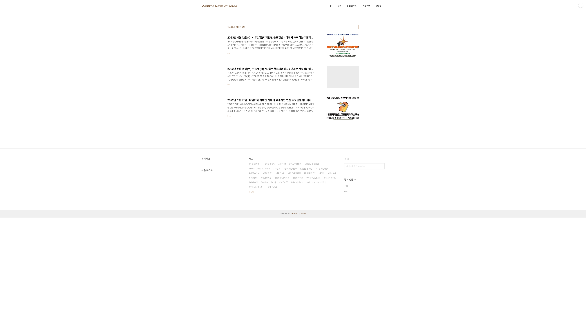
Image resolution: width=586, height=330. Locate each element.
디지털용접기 (310, 173)
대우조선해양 (322, 168)
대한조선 (254, 182)
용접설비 (254, 178)
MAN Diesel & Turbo (260, 168)
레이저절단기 (297, 182)
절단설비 (281, 173)
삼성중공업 (268, 173)
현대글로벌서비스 (257, 187)
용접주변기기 (295, 173)
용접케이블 (298, 178)
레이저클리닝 (330, 178)
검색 (381, 166)
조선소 (265, 182)
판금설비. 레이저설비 (317, 182)
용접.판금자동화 (282, 178)
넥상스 (277, 168)
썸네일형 (351, 27)
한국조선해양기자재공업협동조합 (298, 168)
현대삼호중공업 (312, 164)
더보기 (251, 192)
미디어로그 (351, 6)
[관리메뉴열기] (580, 5)
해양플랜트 (266, 178)
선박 (322, 173)
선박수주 (332, 173)
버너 (274, 182)
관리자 (303, 214)
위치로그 (366, 6)
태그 (339, 6)
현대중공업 (270, 164)
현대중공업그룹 (314, 178)
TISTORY (294, 214)
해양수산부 (254, 173)
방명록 (379, 6)
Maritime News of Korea (219, 6)
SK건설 (283, 164)
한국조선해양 (295, 164)
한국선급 (284, 182)
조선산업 (273, 187)
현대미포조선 (255, 164)
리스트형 (356, 27)
